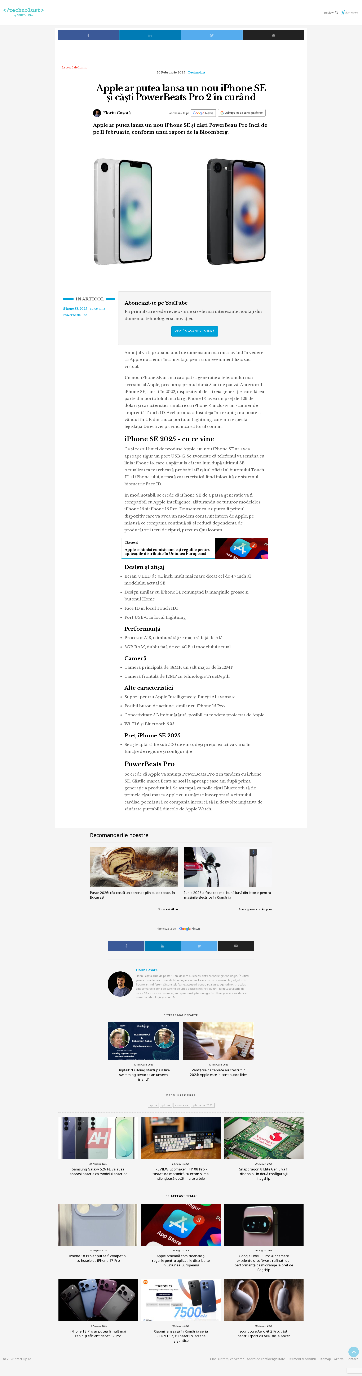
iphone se (181, 1105)
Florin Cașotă (116, 112)
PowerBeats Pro (75, 315)
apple (153, 1105)
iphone (166, 1105)
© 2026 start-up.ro (17, 1359)
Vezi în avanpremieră (195, 331)
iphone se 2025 (203, 1105)
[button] (337, 12)
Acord (266, 1359)
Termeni (302, 1359)
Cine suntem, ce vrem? (227, 1359)
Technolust (196, 72)
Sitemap (325, 1359)
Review (329, 12)
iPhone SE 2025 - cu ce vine (84, 309)
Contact (352, 1359)
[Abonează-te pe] (203, 113)
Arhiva (339, 1359)
